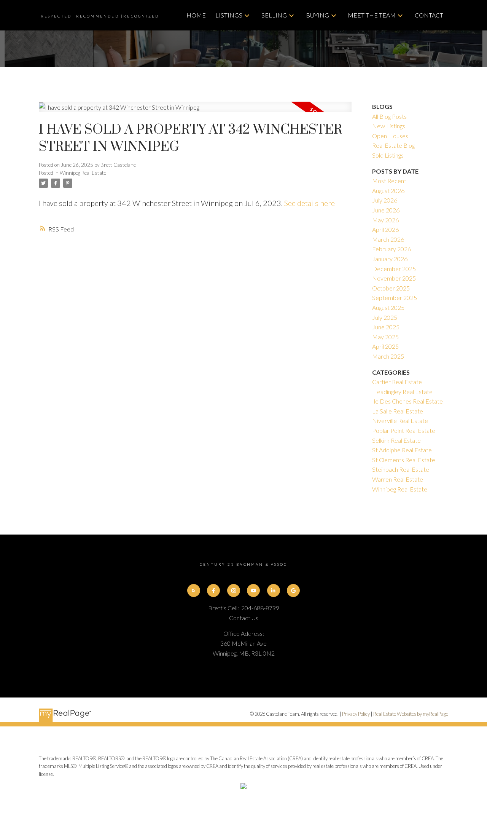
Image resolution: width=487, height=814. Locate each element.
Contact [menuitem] (429, 15)
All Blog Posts (389, 116)
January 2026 (389, 258)
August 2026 (388, 190)
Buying (317, 15)
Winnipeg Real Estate (83, 173)
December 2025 (394, 268)
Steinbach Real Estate (400, 469)
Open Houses (390, 135)
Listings (228, 15)
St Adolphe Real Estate (402, 449)
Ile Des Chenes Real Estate (407, 401)
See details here (309, 202)
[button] (193, 590)
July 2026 (384, 200)
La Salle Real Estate (397, 411)
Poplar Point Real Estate (403, 430)
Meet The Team (372, 15)
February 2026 (391, 248)
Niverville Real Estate (400, 420)
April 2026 (385, 229)
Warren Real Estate (397, 479)
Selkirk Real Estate (396, 440)
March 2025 (388, 356)
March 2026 (388, 239)
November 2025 (394, 278)
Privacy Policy (356, 714)
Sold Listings (388, 155)
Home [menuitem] (196, 15)
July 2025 (384, 317)
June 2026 (385, 210)
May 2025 (385, 336)
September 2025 (394, 297)
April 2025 (385, 346)
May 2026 (385, 219)
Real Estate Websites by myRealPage (410, 714)
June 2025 (385, 326)
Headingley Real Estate (402, 391)
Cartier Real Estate (397, 381)
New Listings (388, 125)
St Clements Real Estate (403, 459)
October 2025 (391, 288)
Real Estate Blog (393, 145)
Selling (274, 15)
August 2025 (388, 307)
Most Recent (389, 180)
